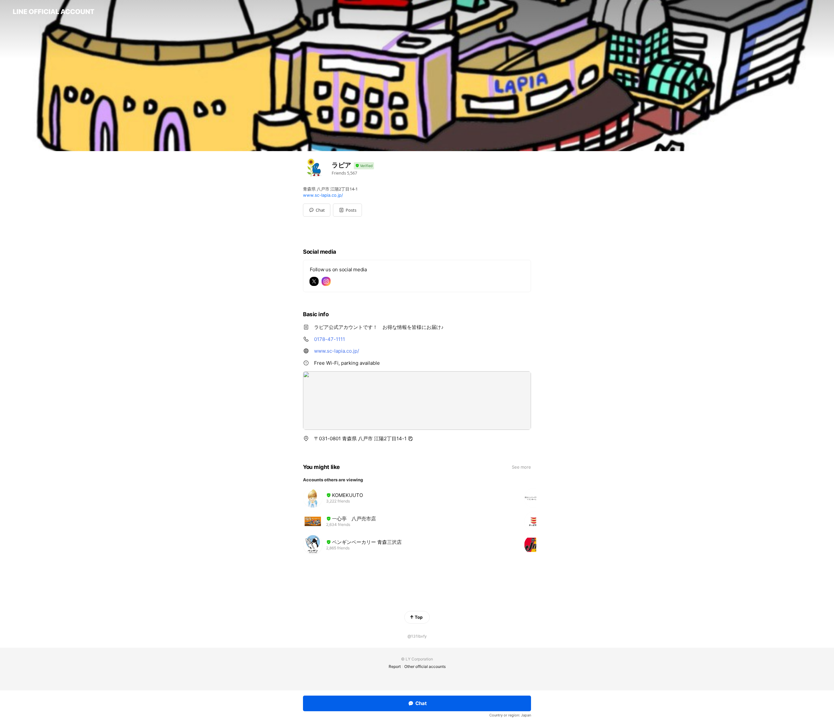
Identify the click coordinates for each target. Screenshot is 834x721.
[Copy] (410, 438)
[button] (347, 210)
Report (395, 666)
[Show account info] (364, 166)
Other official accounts (425, 666)
